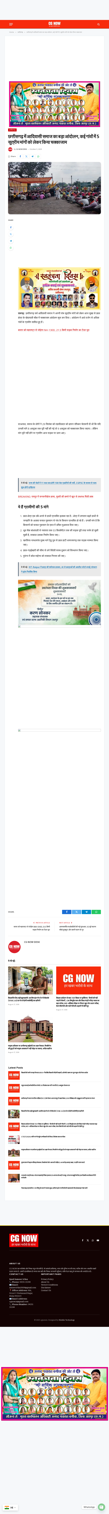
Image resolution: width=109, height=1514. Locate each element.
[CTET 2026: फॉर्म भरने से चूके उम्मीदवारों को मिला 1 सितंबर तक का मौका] (14, 1139)
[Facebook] (10, 227)
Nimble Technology (66, 1320)
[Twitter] (10, 234)
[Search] (98, 24)
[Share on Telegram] (32, 156)
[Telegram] (10, 241)
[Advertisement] (54, 10)
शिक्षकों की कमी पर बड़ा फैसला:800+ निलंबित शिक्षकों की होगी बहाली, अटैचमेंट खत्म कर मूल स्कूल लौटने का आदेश (54, 1073)
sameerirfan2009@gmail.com (22, 1288)
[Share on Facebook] (20, 156)
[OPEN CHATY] (101, 1507)
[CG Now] (54, 24)
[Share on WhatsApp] (38, 156)
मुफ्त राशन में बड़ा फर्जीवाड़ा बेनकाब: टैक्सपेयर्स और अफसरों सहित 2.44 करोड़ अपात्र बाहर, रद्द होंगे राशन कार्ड (52, 1162)
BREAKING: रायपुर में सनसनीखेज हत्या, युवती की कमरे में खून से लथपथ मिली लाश (55, 496)
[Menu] (11, 24)
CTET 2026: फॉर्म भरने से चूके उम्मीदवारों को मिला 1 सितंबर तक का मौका (43, 1137)
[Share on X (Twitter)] (26, 156)
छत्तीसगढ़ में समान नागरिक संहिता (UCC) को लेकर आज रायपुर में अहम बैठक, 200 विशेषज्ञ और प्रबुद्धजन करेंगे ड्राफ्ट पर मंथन (58, 1098)
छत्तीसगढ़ (12, 130)
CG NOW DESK (21, 149)
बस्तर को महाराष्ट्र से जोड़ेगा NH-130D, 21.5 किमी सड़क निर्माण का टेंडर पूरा (53, 330)
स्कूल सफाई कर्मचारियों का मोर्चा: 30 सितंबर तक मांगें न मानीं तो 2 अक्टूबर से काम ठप (45, 1085)
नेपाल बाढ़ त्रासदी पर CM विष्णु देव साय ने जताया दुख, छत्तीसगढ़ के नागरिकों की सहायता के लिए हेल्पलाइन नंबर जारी (54, 1188)
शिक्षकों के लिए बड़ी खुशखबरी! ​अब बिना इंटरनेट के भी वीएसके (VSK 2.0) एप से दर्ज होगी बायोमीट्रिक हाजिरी (28, 999)
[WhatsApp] (10, 247)
